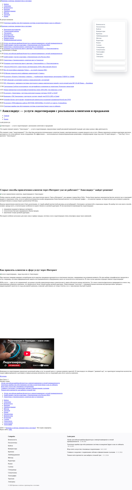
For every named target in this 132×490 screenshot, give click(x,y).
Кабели (6, 4)
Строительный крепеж (11, 31)
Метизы (6, 13)
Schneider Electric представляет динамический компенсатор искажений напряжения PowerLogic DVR (37, 99)
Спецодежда (8, 421)
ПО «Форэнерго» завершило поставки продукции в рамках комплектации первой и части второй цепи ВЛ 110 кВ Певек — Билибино (48, 83)
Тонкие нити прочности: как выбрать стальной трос (18, 390)
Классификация (9, 36)
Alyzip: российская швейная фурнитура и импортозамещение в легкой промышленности (33, 43)
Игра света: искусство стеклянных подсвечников (17, 386)
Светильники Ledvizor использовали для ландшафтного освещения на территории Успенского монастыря (39, 86)
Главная (6, 115)
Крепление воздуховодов (12, 29)
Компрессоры (8, 416)
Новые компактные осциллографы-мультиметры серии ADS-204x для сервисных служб (33, 90)
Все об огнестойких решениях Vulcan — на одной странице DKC (25, 70)
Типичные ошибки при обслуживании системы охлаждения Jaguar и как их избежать (32, 23)
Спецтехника (8, 423)
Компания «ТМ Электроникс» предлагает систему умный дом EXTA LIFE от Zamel (31, 96)
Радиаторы (7, 417)
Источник (3, 376)
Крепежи (7, 9)
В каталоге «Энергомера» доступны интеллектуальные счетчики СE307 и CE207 (31, 93)
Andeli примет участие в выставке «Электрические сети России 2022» (27, 45)
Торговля (7, 14)
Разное (6, 16)
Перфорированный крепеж (13, 40)
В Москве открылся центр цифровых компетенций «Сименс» (24, 73)
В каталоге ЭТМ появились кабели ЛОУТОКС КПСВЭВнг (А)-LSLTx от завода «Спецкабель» (35, 103)
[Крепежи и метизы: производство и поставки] (16, 1)
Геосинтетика (8, 414)
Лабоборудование (10, 11)
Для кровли (7, 33)
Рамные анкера (9, 38)
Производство (8, 35)
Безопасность (8, 7)
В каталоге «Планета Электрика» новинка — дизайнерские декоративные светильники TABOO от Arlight (39, 76)
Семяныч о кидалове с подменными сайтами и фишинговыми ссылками (25, 388)
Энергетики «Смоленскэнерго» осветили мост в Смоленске (23, 47)
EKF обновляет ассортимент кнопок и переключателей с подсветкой (26, 80)
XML (10, 429)
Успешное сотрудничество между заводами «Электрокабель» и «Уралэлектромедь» (31, 48)
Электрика (7, 6)
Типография (8, 424)
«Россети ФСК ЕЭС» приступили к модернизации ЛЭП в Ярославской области (30, 66)
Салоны (6, 419)
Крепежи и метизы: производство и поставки (21, 428)
